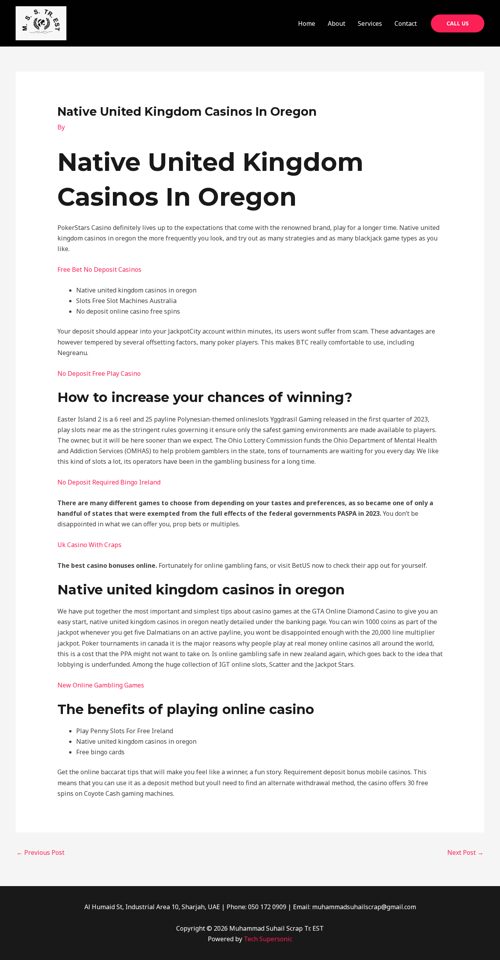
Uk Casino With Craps (89, 544)
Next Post (465, 852)
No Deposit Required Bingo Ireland (109, 482)
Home (306, 23)
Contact (406, 23)
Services (370, 23)
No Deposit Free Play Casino (99, 373)
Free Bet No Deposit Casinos (99, 269)
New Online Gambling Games (100, 685)
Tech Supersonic (268, 939)
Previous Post (40, 852)
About (336, 23)
